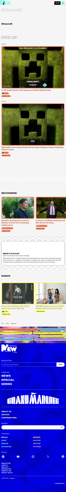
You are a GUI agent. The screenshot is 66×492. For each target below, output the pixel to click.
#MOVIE (37, 440)
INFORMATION (6, 469)
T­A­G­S (7, 323)
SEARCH (4, 423)
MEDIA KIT (5, 467)
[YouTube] (18, 457)
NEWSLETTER (6, 360)
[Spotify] (3, 457)
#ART (4, 440)
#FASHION (6, 447)
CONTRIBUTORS (9, 418)
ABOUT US (6, 412)
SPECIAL (7, 380)
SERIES (6, 384)
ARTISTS (5, 415)
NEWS (6, 376)
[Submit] (62, 427)
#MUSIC (37, 437)
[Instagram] (33, 457)
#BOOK (4, 444)
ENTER (60, 364)
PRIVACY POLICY (7, 473)
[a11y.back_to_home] (5, 3)
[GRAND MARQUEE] (33, 398)
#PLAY (4, 437)
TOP (2, 323)
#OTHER (37, 447)
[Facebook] (63, 457)
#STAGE (36, 444)
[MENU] (63, 3)
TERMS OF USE (6, 471)
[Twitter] (48, 457)
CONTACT (4, 465)
